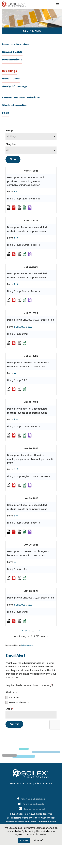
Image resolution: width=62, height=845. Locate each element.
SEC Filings (9, 71)
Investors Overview (15, 44)
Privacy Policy (34, 783)
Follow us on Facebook (33, 799)
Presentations (12, 59)
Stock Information (15, 105)
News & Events (12, 52)
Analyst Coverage (15, 86)
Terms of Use (17, 783)
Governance (11, 78)
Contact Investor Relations (21, 97)
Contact (47, 783)
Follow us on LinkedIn (33, 804)
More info (39, 840)
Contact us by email (34, 809)
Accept (24, 840)
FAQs (5, 113)
